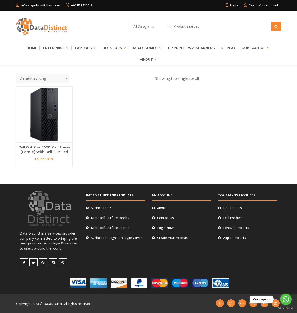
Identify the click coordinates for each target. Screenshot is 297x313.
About (146, 59)
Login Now (165, 227)
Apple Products (234, 237)
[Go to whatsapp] (286, 299)
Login (234, 5)
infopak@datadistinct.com (40, 5)
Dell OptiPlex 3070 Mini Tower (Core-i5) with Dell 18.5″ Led (44, 149)
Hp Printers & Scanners (191, 48)
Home (31, 48)
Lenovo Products (236, 227)
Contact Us (254, 48)
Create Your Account (263, 5)
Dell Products (233, 218)
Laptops (83, 48)
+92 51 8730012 (81, 5)
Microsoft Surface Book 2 (110, 218)
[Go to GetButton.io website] (285, 308)
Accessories (145, 48)
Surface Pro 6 (101, 208)
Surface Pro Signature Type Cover (116, 237)
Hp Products (232, 208)
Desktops (112, 48)
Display (228, 48)
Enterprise (54, 48)
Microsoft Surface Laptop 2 (111, 227)
